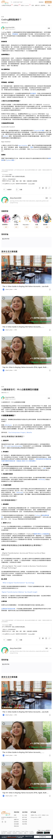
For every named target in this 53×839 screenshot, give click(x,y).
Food (23, 831)
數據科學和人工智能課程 (41, 534)
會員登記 (41, 2)
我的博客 (24, 824)
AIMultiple (8, 425)
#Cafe (47, 815)
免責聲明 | (10, 833)
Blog (28, 831)
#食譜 (43, 815)
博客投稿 (16, 826)
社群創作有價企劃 (6, 5)
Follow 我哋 (31, 183)
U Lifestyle (4, 831)
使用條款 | (15, 833)
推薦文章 (37, 5)
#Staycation (34, 817)
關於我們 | (4, 833)
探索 (33, 5)
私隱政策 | (21, 833)
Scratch (5, 136)
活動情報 (35, 181)
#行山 (35, 815)
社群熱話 (16, 5)
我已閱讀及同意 (42, 836)
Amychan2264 (9, 27)
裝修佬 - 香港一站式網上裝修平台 (47, 224)
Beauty (18, 831)
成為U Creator (25, 5)
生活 (2, 16)
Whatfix (29, 432)
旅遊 (13, 181)
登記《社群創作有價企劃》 (18, 176)
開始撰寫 (48, 2)
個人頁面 (24, 815)
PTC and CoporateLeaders (13, 446)
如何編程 (33, 93)
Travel (10, 831)
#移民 (39, 817)
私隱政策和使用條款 (11, 837)
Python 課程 (10, 160)
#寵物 (32, 815)
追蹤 (49, 28)
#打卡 (39, 815)
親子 (21, 181)
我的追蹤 (24, 822)
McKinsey (42, 479)
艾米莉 (16, 224)
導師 (31, 147)
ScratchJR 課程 (39, 130)
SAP (44, 468)
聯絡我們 (32, 833)
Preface (37, 515)
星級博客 (43, 5)
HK (14, 831)
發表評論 (5, 239)
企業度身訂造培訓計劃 (8, 609)
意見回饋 (16, 824)
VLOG (15, 817)
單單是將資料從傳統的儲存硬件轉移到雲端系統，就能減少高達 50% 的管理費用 (26, 460)
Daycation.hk (26, 224)
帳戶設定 (24, 817)
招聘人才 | (27, 833)
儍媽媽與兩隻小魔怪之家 (6, 224)
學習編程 (15, 34)
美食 (17, 181)
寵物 (24, 181)
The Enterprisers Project (17, 432)
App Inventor (22, 145)
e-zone (32, 831)
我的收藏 (24, 819)
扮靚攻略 (29, 181)
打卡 (10, 181)
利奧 (36, 224)
